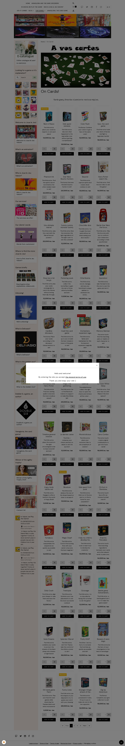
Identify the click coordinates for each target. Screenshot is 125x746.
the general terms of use (75, 377)
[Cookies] (4, 742)
